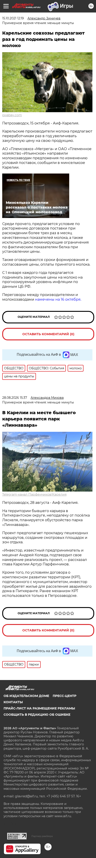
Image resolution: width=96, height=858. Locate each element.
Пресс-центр (64, 696)
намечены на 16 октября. (58, 299)
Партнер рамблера (42, 836)
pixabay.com (12, 115)
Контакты (13, 702)
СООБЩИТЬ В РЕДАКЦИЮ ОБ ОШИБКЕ (37, 715)
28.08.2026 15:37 (14, 398)
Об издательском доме (26, 696)
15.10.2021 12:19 (13, 18)
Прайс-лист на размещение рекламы (39, 708)
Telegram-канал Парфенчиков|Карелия (34, 494)
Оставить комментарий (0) (48, 334)
